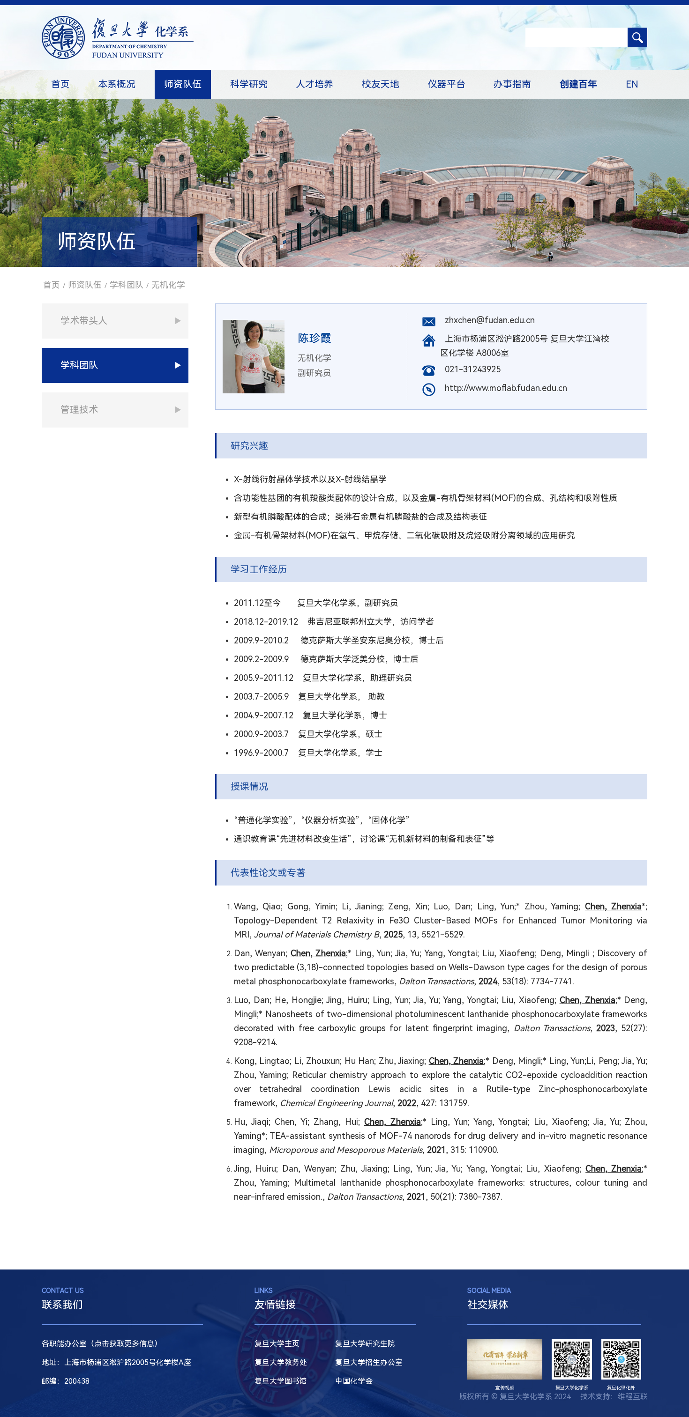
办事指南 (512, 84)
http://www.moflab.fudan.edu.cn (506, 388)
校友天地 (380, 84)
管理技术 (79, 409)
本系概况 (116, 84)
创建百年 (578, 84)
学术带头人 (83, 320)
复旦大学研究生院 (365, 1343)
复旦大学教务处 (281, 1362)
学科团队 (126, 285)
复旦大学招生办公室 (369, 1362)
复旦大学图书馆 (281, 1381)
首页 (60, 84)
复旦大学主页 (277, 1343)
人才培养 (314, 84)
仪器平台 (446, 84)
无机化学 (168, 285)
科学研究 (249, 84)
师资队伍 (183, 84)
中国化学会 (354, 1381)
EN (632, 84)
